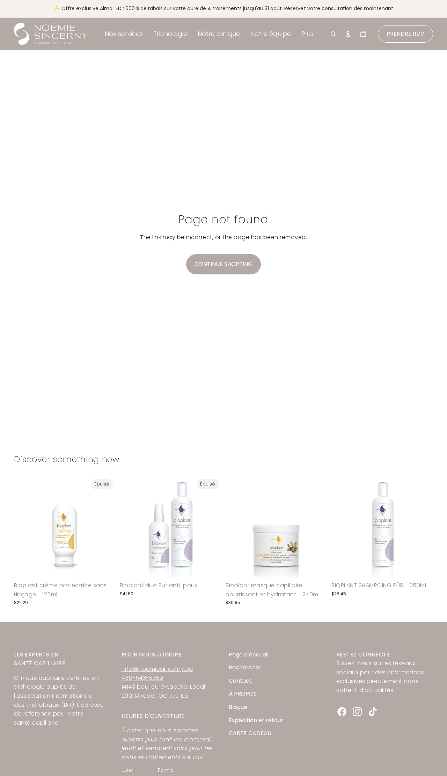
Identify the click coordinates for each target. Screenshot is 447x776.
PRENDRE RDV (405, 34)
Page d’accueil (249, 655)
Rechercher (245, 667)
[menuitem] (307, 34)
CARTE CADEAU (250, 733)
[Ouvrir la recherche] (333, 34)
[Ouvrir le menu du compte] (348, 34)
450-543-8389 (142, 678)
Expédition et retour (256, 720)
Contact (240, 681)
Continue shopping (223, 264)
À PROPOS (243, 694)
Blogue (238, 707)
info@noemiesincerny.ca (157, 669)
